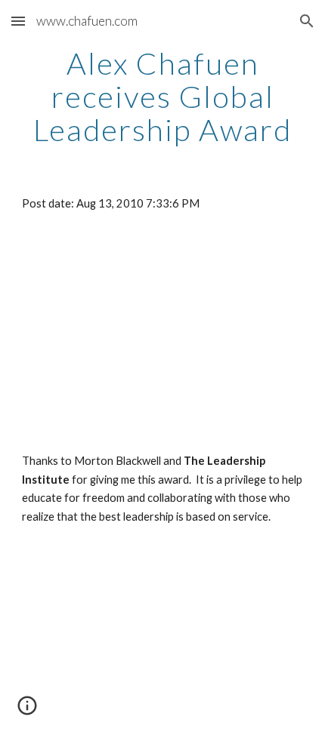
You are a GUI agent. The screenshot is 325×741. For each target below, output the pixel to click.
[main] (163, 96)
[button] (18, 21)
